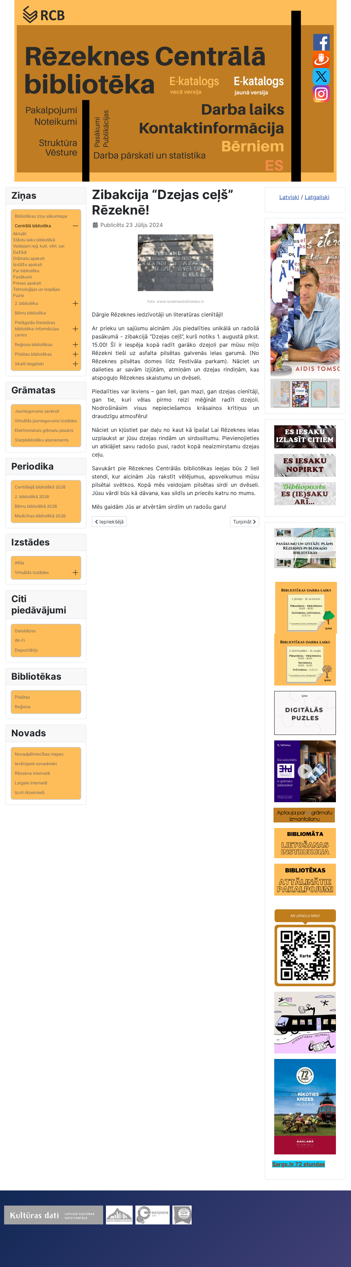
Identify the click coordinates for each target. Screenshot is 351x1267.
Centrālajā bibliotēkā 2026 (40, 486)
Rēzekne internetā (32, 773)
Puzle (18, 295)
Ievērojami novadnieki (36, 763)
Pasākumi (22, 276)
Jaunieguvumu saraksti (37, 411)
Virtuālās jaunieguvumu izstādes (46, 420)
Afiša (19, 562)
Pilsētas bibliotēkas (33, 354)
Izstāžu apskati (27, 264)
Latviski (289, 197)
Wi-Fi (20, 640)
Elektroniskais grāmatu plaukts (44, 430)
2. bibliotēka (26, 303)
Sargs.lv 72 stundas (298, 1164)
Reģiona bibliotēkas (33, 344)
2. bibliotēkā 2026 (32, 496)
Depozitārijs (26, 650)
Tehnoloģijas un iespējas (36, 289)
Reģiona (23, 706)
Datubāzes (25, 630)
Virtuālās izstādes (32, 572)
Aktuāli (19, 233)
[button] (75, 226)
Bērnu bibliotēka (30, 312)
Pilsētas (22, 697)
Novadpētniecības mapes (39, 754)
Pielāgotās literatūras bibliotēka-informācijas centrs (37, 328)
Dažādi (20, 252)
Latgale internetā (31, 782)
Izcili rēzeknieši (30, 792)
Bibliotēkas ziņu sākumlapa (41, 216)
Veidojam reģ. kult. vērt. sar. (39, 246)
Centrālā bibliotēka (33, 225)
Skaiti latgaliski (29, 363)
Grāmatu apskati (29, 258)
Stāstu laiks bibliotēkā (34, 239)
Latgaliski (317, 197)
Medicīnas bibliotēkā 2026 (40, 515)
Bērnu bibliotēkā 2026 (36, 506)
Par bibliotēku (26, 270)
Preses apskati (27, 283)
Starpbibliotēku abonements (42, 439)
